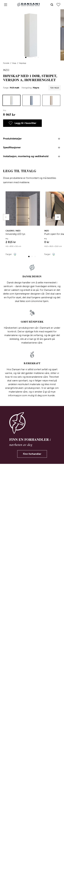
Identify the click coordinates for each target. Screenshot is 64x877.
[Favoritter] (58, 5)
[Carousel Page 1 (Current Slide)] (25, 57)
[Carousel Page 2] (29, 57)
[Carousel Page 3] (32, 57)
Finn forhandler (32, 453)
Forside (6, 63)
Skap (14, 63)
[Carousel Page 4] (35, 57)
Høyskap (22, 63)
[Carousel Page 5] (38, 57)
